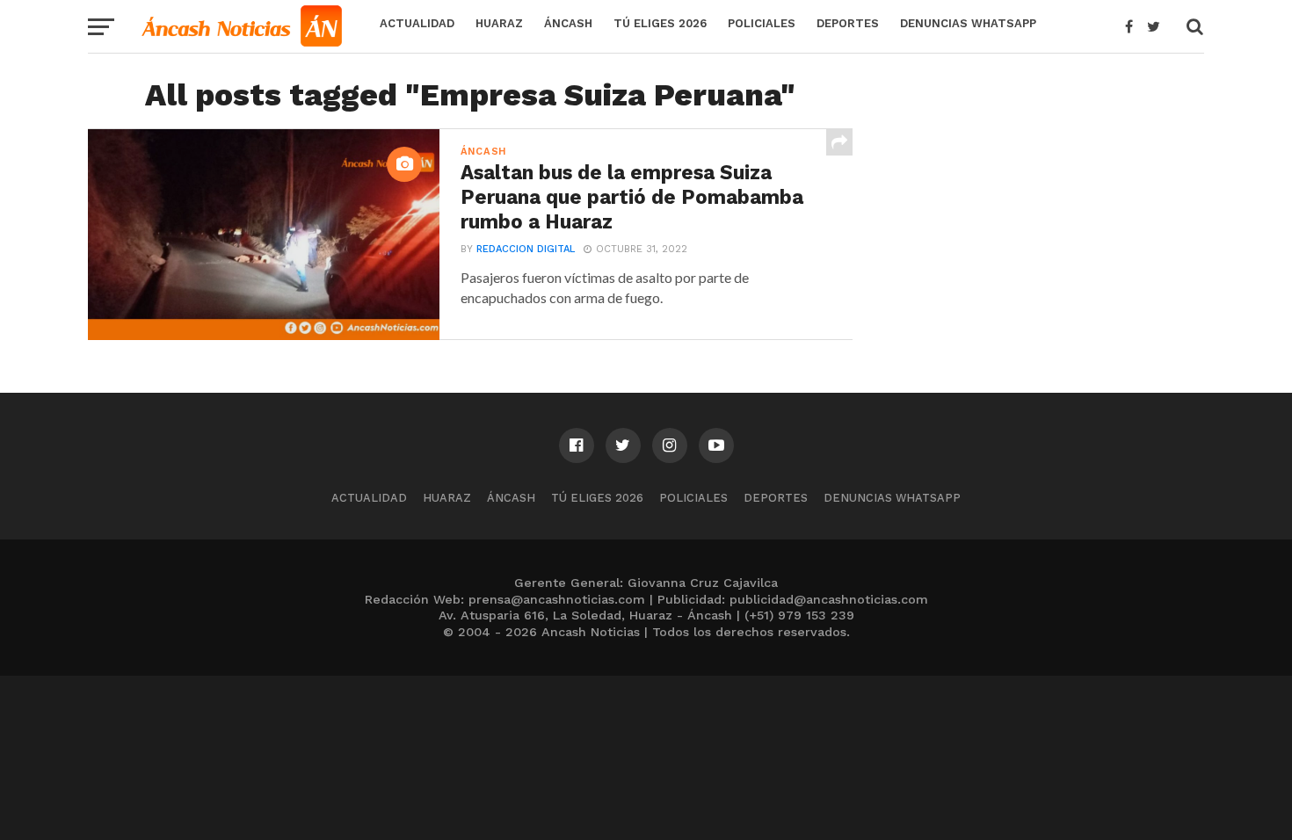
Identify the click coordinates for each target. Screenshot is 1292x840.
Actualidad (417, 23)
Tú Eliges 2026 (660, 23)
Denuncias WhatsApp (968, 23)
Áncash (568, 23)
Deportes (848, 23)
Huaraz (499, 23)
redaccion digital (525, 249)
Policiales (761, 23)
